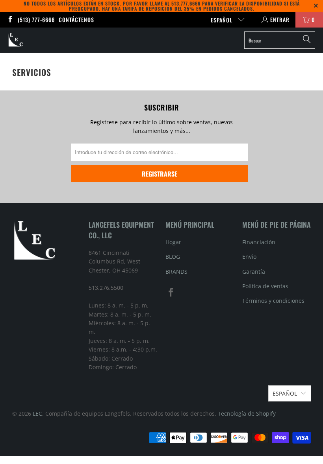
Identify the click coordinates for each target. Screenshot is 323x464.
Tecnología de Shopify (247, 413)
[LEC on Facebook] (10, 19)
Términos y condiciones (273, 300)
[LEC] (16, 40)
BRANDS (176, 271)
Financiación (258, 242)
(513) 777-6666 (36, 19)
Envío (249, 256)
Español (222, 20)
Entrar (280, 19)
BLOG (172, 256)
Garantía (253, 271)
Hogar (173, 242)
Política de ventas (265, 286)
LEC (37, 413)
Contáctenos (76, 19)
